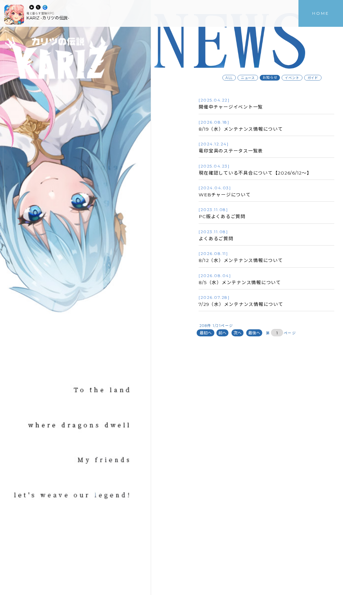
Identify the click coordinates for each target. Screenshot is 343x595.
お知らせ (270, 77)
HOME (320, 13)
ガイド (313, 78)
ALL (229, 78)
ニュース (248, 78)
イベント (292, 78)
